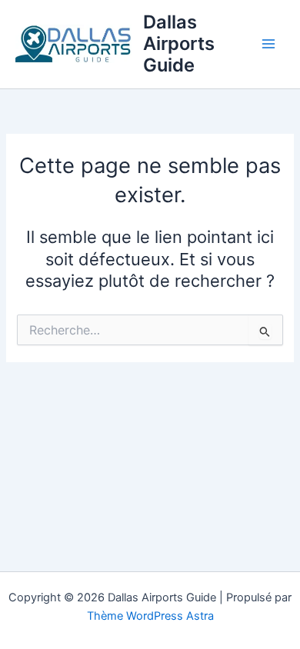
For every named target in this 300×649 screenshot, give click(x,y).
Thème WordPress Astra (150, 616)
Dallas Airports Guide (179, 44)
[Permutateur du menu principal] (268, 44)
